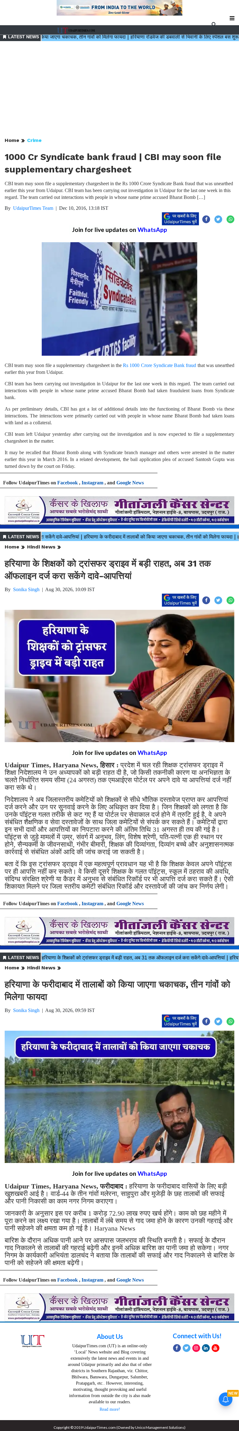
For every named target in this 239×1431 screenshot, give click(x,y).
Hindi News (41, 547)
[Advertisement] (119, 89)
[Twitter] (186, 1348)
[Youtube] (215, 1348)
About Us (110, 1336)
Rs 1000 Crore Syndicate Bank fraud (159, 365)
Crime (34, 140)
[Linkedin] (206, 1348)
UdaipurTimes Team (33, 208)
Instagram (92, 482)
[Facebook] (177, 1348)
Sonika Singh (26, 589)
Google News (130, 482)
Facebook (67, 482)
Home (12, 140)
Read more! (110, 1409)
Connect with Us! (197, 1335)
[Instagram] (196, 1348)
